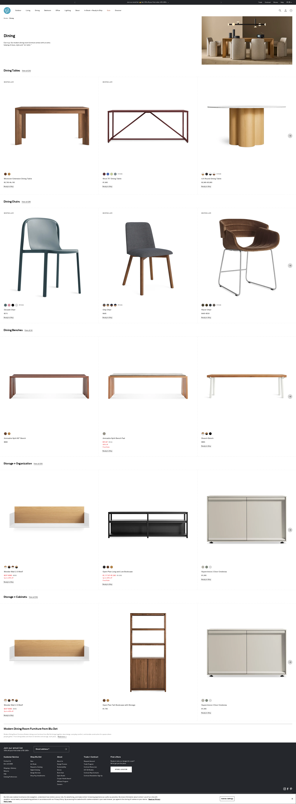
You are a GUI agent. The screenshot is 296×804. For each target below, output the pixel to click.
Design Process (62, 764)
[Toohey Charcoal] (214, 305)
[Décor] (77, 10)
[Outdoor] (18, 10)
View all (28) (26, 202)
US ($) (289, 2)
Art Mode (33, 764)
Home (6, 18)
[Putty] (202, 567)
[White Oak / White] (5, 567)
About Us (60, 761)
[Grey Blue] (115, 174)
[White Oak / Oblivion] (16, 567)
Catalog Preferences (10, 777)
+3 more (218, 305)
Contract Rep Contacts (91, 772)
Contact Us (7, 761)
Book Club (60, 772)
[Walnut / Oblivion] (9, 567)
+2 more (218, 174)
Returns (6, 771)
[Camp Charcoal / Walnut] (104, 305)
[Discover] (118, 10)
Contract (268, 2)
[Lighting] (68, 10)
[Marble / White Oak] (202, 174)
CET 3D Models (89, 770)
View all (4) (28, 330)
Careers (59, 784)
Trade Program (89, 764)
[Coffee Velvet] (202, 305)
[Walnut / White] (12, 567)
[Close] (292, 798)
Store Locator (121, 769)
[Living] (28, 10)
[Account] (285, 10)
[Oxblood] (104, 174)
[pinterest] (291, 789)
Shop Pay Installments (37, 775)
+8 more (21, 305)
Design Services (35, 772)
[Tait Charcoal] (104, 433)
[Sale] (108, 10)
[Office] (58, 10)
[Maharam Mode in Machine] (210, 305)
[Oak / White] (202, 433)
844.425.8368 (8, 764)
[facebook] (287, 789)
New (31, 761)
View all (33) (38, 463)
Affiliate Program (62, 781)
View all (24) (26, 70)
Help (282, 2)
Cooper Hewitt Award (64, 778)
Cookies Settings (227, 798)
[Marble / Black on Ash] (210, 174)
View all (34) (33, 597)
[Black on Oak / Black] (210, 433)
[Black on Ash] (206, 174)
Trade (260, 2)
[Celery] (111, 174)
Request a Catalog (36, 767)
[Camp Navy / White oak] (115, 305)
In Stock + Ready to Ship (93, 10)
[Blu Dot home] (7, 10)
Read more (61, 736)
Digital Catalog (35, 770)
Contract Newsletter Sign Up (93, 775)
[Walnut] (5, 174)
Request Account (89, 761)
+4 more (119, 174)
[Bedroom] (47, 10)
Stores (275, 2)
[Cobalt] (107, 174)
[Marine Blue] (5, 305)
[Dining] (37, 10)
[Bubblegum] (9, 305)
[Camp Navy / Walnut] (111, 305)
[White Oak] (9, 174)
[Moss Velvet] (206, 305)
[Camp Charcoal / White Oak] (107, 305)
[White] (16, 305)
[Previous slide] (6, 135)
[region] (148, 799)
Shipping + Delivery (10, 768)
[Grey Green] (206, 567)
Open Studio (61, 775)
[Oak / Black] (206, 433)
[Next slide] (290, 135)
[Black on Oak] (104, 567)
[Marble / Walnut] (214, 174)
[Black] (12, 305)
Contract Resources (90, 767)
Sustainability (61, 767)
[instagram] (284, 789)
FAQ (5, 774)
